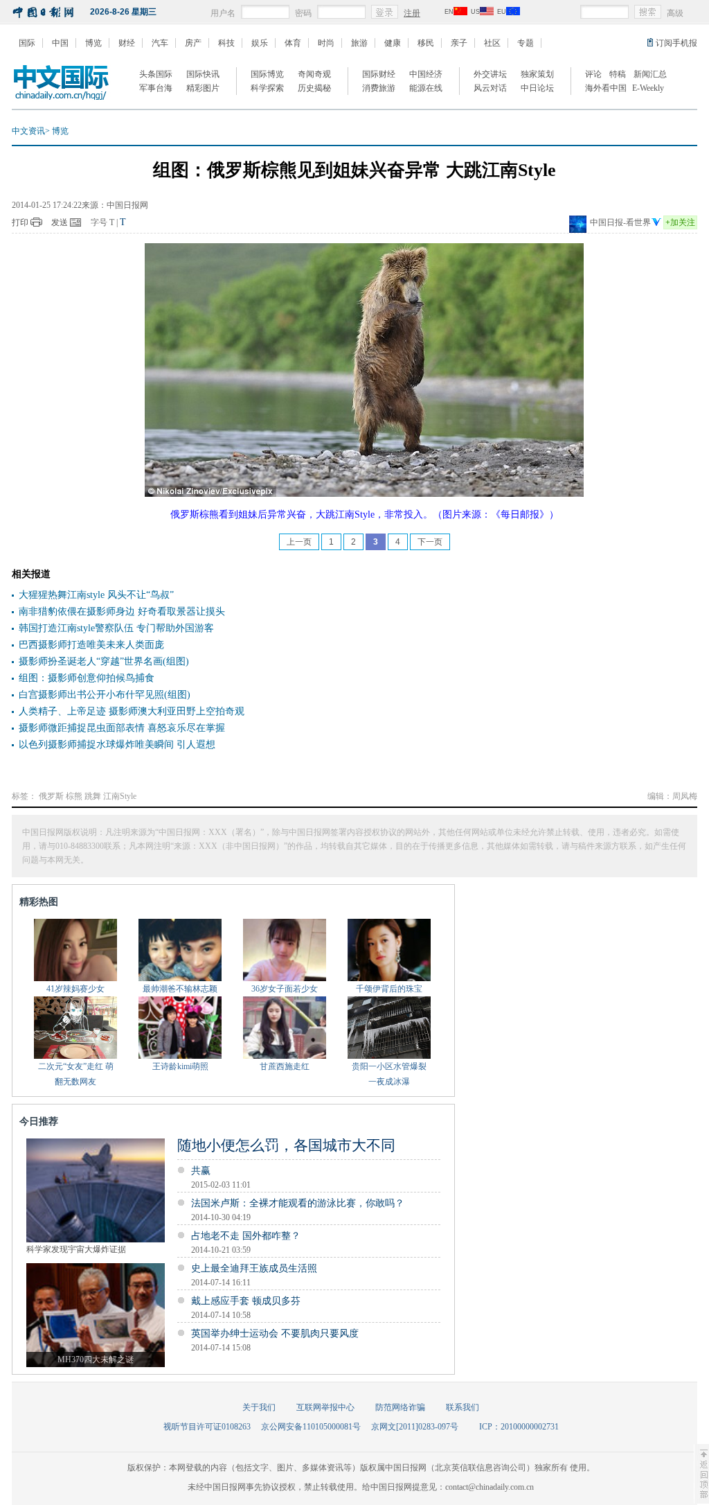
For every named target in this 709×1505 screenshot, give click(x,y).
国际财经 (378, 74)
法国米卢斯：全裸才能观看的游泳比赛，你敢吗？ (297, 1203)
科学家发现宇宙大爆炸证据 (76, 1249)
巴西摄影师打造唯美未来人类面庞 (91, 645)
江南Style (119, 796)
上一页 (299, 542)
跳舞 (92, 796)
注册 (412, 13)
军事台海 (155, 88)
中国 (60, 43)
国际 (27, 43)
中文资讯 (28, 131)
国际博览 (267, 74)
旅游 (359, 43)
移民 (426, 43)
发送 (59, 222)
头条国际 (155, 74)
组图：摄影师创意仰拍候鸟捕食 (86, 678)
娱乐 (259, 43)
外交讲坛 (490, 74)
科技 (226, 43)
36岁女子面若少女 (284, 989)
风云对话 (490, 88)
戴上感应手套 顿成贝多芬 (245, 1301)
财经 (126, 43)
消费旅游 (378, 88)
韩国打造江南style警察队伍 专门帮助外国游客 (116, 628)
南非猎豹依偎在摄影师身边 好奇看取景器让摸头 (122, 611)
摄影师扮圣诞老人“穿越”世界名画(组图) (104, 661)
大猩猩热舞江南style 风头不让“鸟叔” (96, 595)
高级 (675, 13)
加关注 (680, 222)
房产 (193, 43)
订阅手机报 (676, 43)
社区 (492, 43)
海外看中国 (606, 88)
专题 (525, 43)
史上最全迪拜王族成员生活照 (254, 1268)
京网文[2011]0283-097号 (414, 1427)
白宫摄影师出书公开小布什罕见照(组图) (104, 694)
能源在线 (425, 88)
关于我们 (259, 1407)
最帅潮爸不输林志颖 (180, 989)
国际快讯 (202, 74)
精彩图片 (202, 88)
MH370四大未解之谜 (95, 1359)
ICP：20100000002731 (519, 1427)
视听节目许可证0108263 (207, 1427)
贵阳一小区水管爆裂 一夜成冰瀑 (389, 1074)
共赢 (200, 1170)
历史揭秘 (314, 88)
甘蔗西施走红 (284, 1066)
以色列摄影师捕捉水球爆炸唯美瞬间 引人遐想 (117, 744)
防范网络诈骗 (400, 1407)
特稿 (617, 74)
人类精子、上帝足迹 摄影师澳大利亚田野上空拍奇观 (131, 711)
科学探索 (267, 88)
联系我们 (462, 1407)
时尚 (326, 43)
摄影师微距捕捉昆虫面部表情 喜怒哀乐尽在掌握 (122, 728)
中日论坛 (537, 88)
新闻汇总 (650, 74)
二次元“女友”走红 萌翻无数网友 (76, 1074)
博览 (93, 43)
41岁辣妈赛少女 (75, 989)
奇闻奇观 (314, 74)
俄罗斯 (51, 796)
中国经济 (425, 74)
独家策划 (537, 74)
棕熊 (74, 796)
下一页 (430, 542)
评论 (593, 74)
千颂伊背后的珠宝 (389, 989)
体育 (293, 43)
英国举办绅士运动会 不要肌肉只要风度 (275, 1333)
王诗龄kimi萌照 (180, 1066)
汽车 (160, 43)
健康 (392, 43)
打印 (20, 222)
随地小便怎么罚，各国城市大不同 (286, 1145)
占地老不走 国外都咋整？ (245, 1236)
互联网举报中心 (325, 1407)
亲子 (459, 43)
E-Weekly (648, 88)
